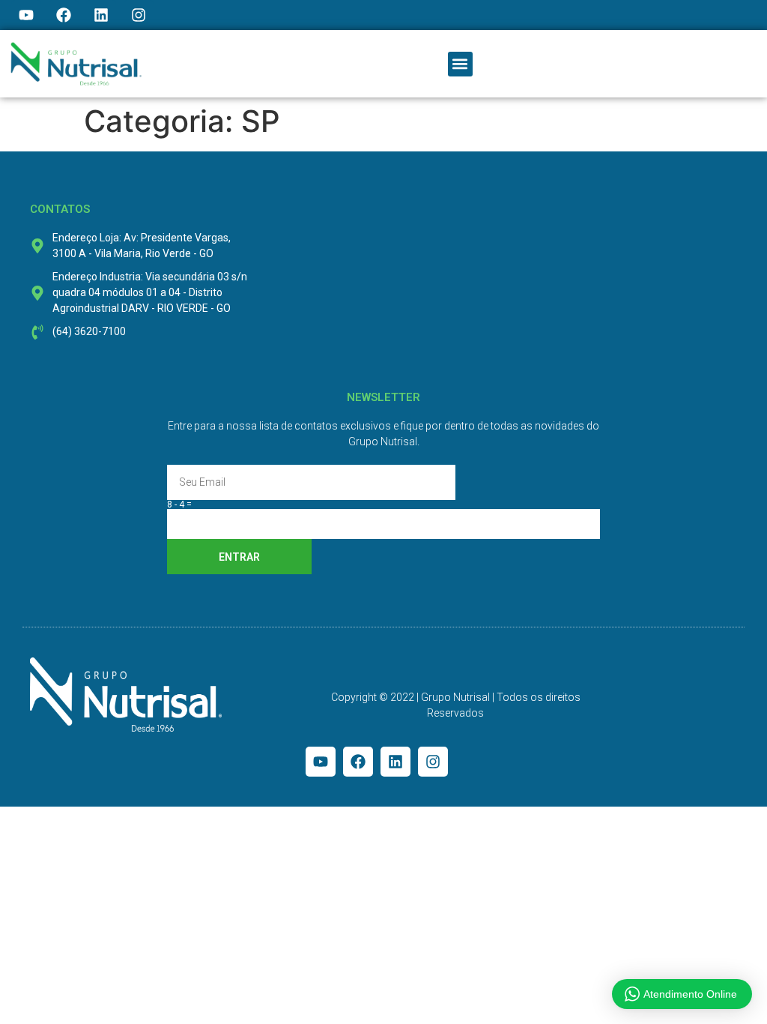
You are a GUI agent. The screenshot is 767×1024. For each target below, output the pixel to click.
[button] (460, 64)
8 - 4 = (179, 504)
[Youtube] (26, 15)
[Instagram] (139, 15)
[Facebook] (64, 15)
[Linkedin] (101, 15)
